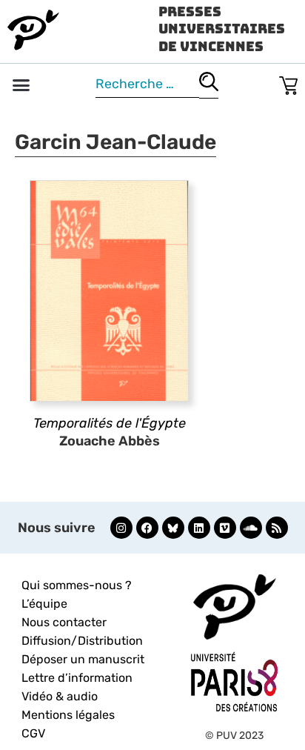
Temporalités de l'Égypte (109, 423)
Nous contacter (64, 622)
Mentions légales (68, 715)
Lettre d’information (77, 678)
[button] (21, 85)
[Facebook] (147, 528)
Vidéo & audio (59, 696)
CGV (33, 733)
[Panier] (288, 82)
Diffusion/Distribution (82, 641)
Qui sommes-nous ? (76, 585)
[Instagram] (121, 528)
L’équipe (44, 604)
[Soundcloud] (251, 528)
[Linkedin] (199, 528)
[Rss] (277, 528)
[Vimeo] (225, 528)
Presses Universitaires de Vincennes (221, 29)
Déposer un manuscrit (82, 659)
